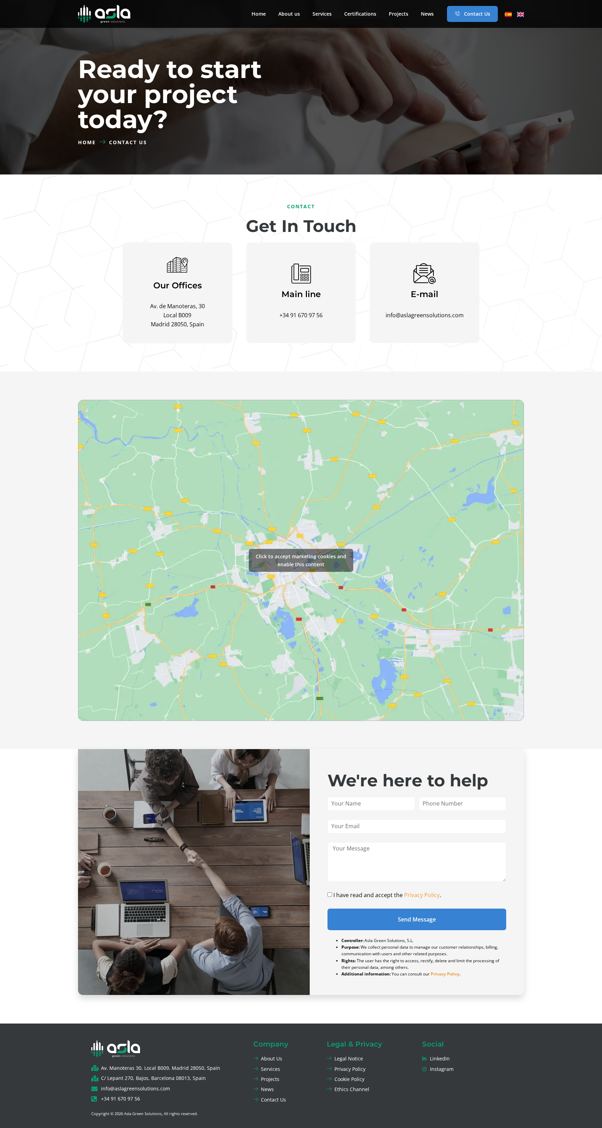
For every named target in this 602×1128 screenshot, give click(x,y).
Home (259, 13)
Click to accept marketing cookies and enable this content (301, 560)
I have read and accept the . (387, 895)
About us (289, 13)
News (427, 13)
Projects (398, 13)
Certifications (360, 13)
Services (322, 13)
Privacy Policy (422, 895)
